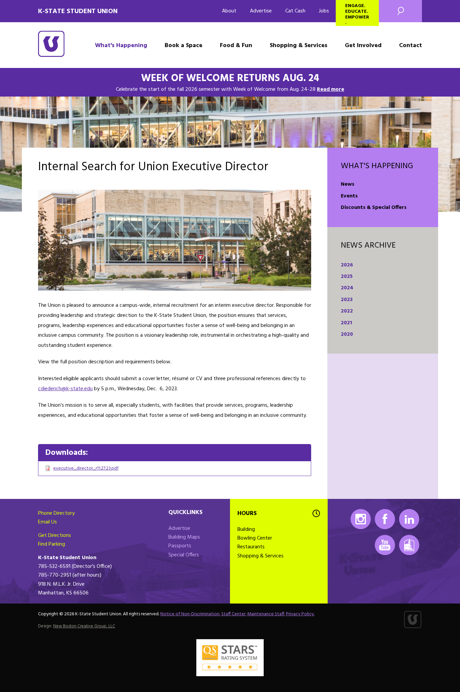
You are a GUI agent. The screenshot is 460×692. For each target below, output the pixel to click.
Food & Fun (236, 45)
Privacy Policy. (300, 614)
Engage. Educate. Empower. (357, 14)
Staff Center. (233, 614)
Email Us (47, 522)
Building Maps (184, 537)
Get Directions (54, 535)
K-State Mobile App (409, 545)
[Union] (174, 240)
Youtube (385, 545)
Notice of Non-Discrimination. (190, 614)
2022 (347, 311)
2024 (347, 288)
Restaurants (251, 547)
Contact (410, 45)
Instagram (361, 519)
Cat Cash (295, 11)
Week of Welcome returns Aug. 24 (230, 78)
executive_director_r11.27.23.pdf (86, 468)
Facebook (385, 519)
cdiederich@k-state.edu (65, 389)
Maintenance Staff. (266, 614)
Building (246, 529)
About (229, 11)
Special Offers (183, 555)
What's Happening (121, 45)
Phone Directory (56, 513)
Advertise (261, 11)
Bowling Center (254, 538)
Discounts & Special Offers (373, 207)
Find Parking (51, 544)
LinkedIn (409, 519)
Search (400, 11)
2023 (347, 299)
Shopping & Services (298, 45)
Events (349, 196)
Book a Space (183, 45)
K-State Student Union (78, 11)
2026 (347, 265)
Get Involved (363, 45)
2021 (346, 323)
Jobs (324, 11)
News (347, 184)
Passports (179, 546)
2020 (347, 334)
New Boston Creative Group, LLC (84, 626)
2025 (347, 276)
